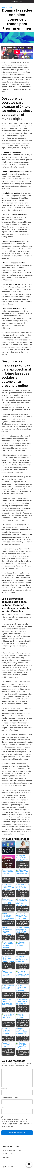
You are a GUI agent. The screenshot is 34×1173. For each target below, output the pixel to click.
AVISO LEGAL (7, 1153)
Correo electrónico (9, 1098)
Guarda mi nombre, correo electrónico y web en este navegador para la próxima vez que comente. (17, 1122)
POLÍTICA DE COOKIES (11, 1147)
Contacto (6, 1157)
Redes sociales (6, 7)
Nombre (4, 1088)
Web (2, 1107)
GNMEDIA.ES (16, 2)
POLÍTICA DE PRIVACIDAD (12, 1150)
